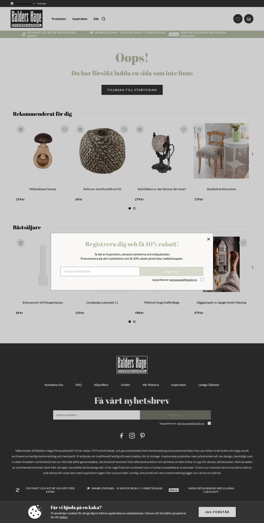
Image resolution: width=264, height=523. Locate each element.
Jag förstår (217, 512)
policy (63, 517)
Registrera (171, 271)
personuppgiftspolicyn (183, 279)
